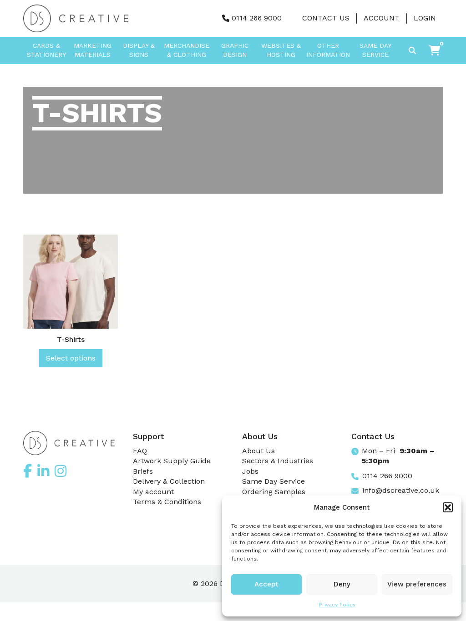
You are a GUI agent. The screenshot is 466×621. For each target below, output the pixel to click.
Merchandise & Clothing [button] (186, 50)
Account (382, 18)
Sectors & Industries (277, 460)
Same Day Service (375, 50)
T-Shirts (71, 339)
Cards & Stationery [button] (46, 50)
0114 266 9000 (257, 18)
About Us (258, 450)
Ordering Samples (273, 491)
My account (153, 491)
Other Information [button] (328, 50)
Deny (342, 584)
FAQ (140, 450)
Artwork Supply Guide (172, 460)
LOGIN (425, 18)
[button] (447, 507)
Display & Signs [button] (139, 50)
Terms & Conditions (167, 501)
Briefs (143, 471)
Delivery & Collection (169, 481)
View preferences (416, 584)
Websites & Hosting (281, 50)
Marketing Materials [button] (92, 50)
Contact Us (326, 18)
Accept (266, 584)
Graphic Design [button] (234, 50)
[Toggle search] (412, 50)
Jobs (250, 471)
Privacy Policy (337, 604)
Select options (71, 358)
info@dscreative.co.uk (400, 490)
